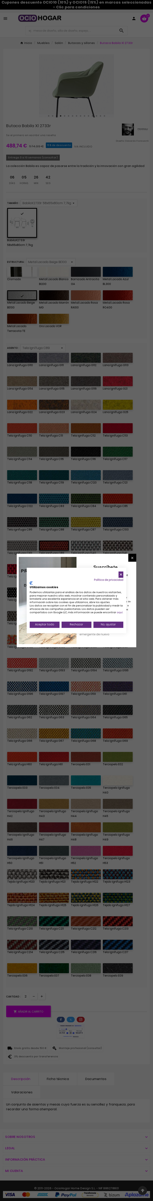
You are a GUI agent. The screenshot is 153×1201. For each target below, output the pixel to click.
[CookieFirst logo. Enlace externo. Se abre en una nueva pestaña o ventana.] (31, 583)
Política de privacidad (108, 580)
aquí (120, 612)
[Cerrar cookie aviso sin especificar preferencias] (121, 574)
